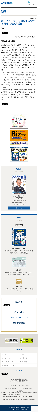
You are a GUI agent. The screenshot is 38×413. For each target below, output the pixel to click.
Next (34, 340)
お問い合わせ (24, 385)
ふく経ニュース (8, 362)
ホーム (6, 354)
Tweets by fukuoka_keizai (19, 317)
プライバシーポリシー (28, 388)
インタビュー (8, 358)
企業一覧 (24, 358)
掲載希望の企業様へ (11, 388)
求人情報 (24, 362)
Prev (3, 340)
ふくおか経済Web (7, 3)
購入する (19, 208)
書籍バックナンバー (10, 365)
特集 (23, 354)
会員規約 (20, 391)
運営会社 (14, 385)
